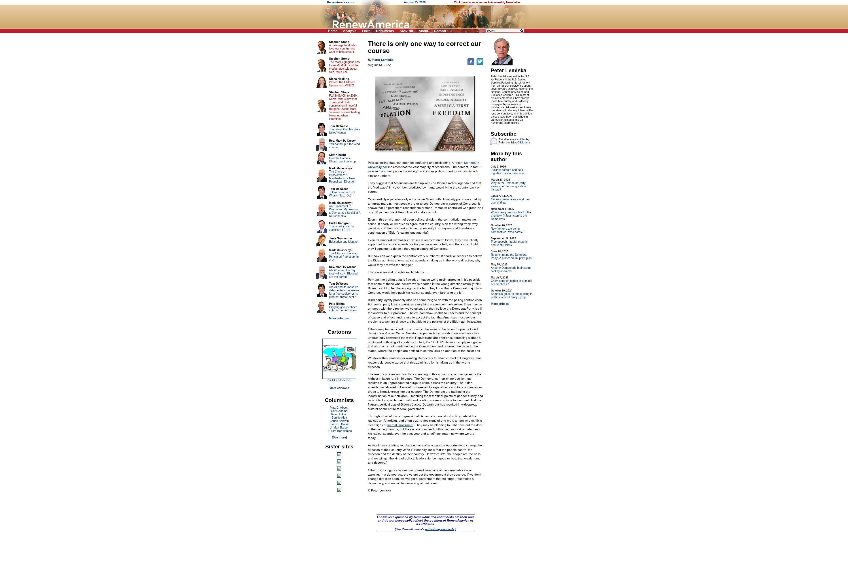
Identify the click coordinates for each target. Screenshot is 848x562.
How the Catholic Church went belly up (342, 159)
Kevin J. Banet (339, 424)
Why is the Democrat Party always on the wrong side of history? (508, 184)
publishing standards (439, 529)
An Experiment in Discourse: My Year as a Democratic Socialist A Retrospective (344, 211)
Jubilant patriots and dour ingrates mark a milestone (507, 170)
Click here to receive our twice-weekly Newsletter (487, 2)
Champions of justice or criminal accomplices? (511, 281)
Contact (440, 31)
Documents (385, 31)
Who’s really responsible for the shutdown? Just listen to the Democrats (511, 214)
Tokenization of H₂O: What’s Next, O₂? (342, 194)
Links (366, 31)
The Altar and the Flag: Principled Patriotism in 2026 (344, 257)
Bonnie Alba (339, 417)
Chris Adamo (339, 411)
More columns (339, 318)
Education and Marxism (344, 241)
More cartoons (339, 388)
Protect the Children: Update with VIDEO (342, 83)
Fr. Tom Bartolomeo (339, 430)
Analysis (349, 31)
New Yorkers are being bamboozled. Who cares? (507, 229)
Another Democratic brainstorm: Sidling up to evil (511, 268)
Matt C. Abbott (339, 407)
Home (332, 31)
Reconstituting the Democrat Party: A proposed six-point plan (511, 255)
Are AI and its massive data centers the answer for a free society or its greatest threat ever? (344, 292)
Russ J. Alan (339, 414)
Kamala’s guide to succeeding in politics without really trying (511, 294)
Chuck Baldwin (339, 421)
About (423, 31)
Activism (406, 31)
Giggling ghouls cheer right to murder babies (343, 308)
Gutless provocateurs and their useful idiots (510, 199)
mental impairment (400, 425)
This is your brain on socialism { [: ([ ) (342, 228)
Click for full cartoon (339, 380)
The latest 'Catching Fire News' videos (344, 131)
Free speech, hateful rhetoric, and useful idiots (509, 242)
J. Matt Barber (339, 427)
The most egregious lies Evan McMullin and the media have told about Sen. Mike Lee (344, 67)
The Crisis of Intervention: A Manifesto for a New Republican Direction (342, 176)
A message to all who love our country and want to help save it (342, 48)
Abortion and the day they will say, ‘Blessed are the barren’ (343, 273)
